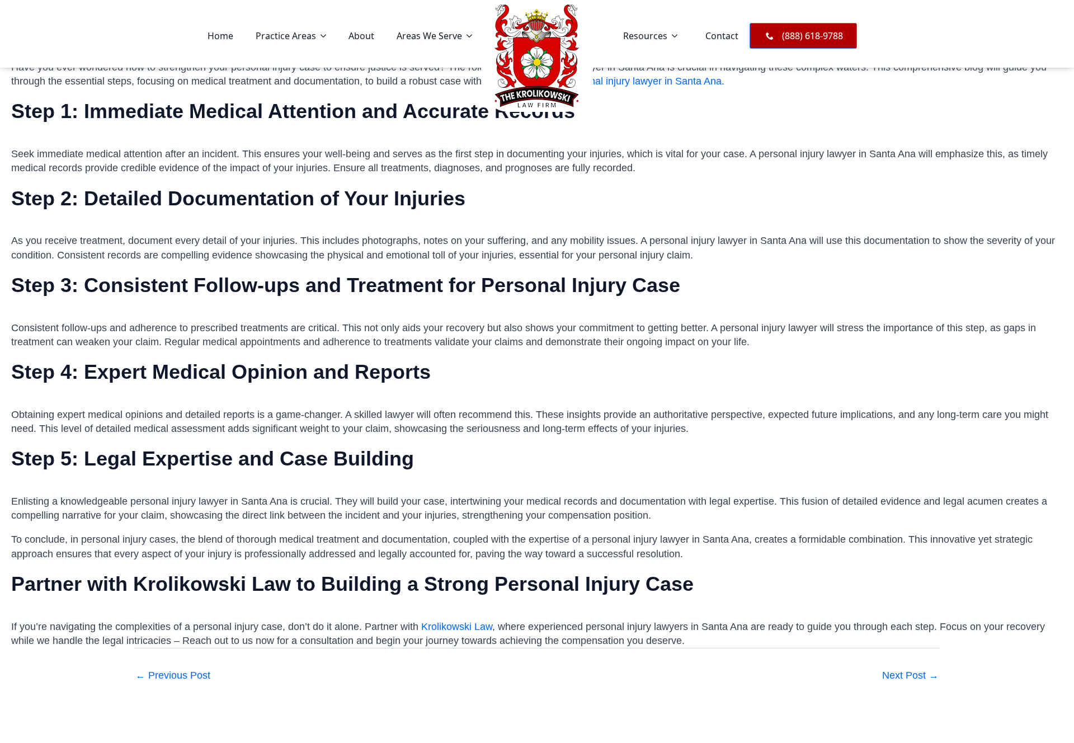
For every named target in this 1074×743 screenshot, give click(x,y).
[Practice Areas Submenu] (326, 35)
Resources (645, 36)
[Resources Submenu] (678, 35)
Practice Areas (286, 36)
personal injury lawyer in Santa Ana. (644, 81)
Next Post (910, 675)
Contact (721, 36)
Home (220, 36)
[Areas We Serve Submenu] (472, 35)
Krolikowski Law (456, 626)
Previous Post (172, 675)
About (361, 36)
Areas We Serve (429, 36)
